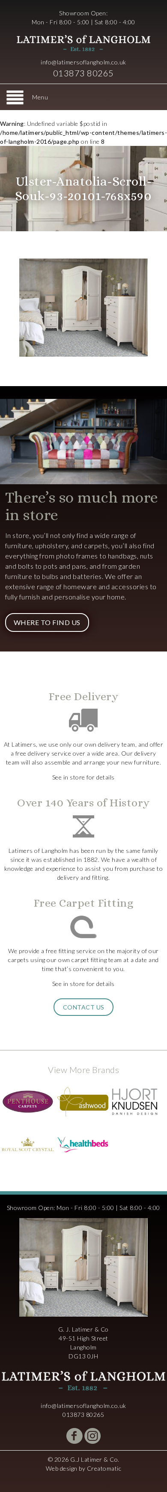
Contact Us (83, 1007)
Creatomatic (104, 1468)
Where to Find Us (47, 622)
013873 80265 (83, 73)
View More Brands (83, 1069)
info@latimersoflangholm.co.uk (83, 62)
